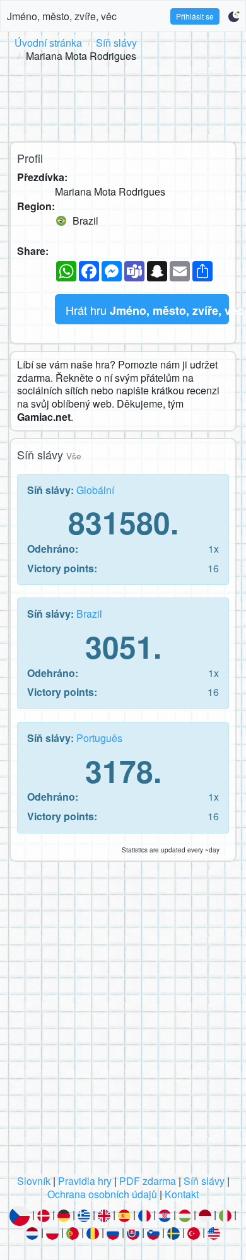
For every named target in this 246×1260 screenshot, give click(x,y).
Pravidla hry (85, 1181)
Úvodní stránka (48, 42)
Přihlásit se (195, 16)
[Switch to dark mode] (233, 16)
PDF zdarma (147, 1181)
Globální (95, 490)
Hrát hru (147, 310)
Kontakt (182, 1194)
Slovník (33, 1181)
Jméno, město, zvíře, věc (62, 16)
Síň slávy (116, 42)
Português (99, 738)
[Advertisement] (123, 99)
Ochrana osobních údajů (102, 1194)
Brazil (89, 613)
